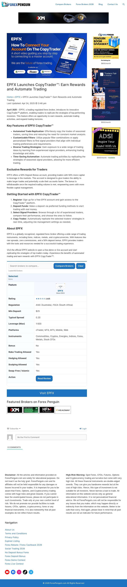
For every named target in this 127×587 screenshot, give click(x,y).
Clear (80, 266)
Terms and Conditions (16, 533)
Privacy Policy (12, 537)
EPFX (17, 97)
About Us (9, 529)
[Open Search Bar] (123, 4)
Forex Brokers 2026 (85, 4)
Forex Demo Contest (15, 560)
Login (84, 429)
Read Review (44, 378)
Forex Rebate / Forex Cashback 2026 (23, 545)
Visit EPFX (47, 393)
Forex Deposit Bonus (15, 556)
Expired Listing (12, 541)
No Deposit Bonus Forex (17, 552)
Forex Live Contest (14, 564)
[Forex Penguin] (16, 4)
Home (10, 97)
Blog (101, 4)
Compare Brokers (63, 4)
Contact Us (113, 4)
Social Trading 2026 (15, 548)
